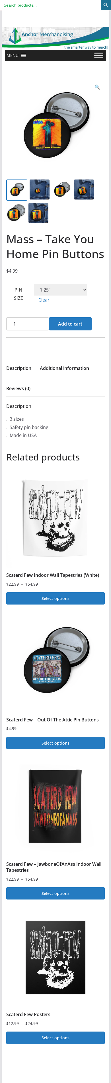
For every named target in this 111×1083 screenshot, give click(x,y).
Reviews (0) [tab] (18, 388)
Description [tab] (18, 368)
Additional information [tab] (64, 368)
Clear (44, 300)
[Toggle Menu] (98, 55)
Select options (55, 598)
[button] (12, 55)
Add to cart (70, 324)
